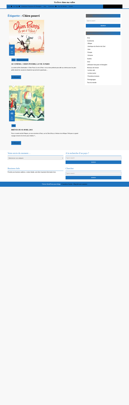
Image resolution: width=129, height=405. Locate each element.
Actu (8, 6)
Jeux (45, 6)
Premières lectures (22, 60)
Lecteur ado (91, 70)
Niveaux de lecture (93, 67)
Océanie (90, 55)
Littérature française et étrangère (31, 6)
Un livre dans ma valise (64, 2)
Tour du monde (62, 6)
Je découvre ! (16, 77)
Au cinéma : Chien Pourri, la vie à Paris (30, 64)
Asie (89, 49)
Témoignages (91, 79)
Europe (90, 52)
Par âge (15, 6)
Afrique (90, 43)
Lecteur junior (92, 73)
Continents (51, 6)
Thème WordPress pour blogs (51, 184)
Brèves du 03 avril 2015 (22, 130)
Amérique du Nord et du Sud (96, 46)
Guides (71, 6)
